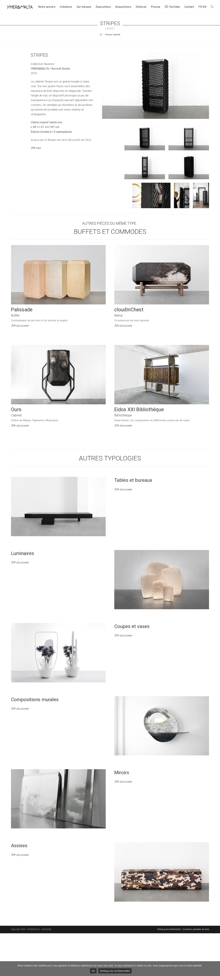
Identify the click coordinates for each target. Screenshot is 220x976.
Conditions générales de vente (196, 929)
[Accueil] (101, 34)
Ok (93, 970)
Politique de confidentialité (168, 929)
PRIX (38, 148)
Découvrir (22, 325)
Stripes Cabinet (112, 34)
